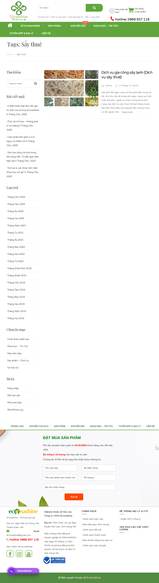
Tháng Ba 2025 (15, 211)
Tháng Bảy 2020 (16, 247)
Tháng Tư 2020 (15, 261)
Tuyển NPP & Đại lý (130, 519)
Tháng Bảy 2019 (16, 297)
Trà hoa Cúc (43, 17)
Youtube (29, 553)
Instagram (20, 553)
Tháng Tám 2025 (16, 204)
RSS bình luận (14, 402)
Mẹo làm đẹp (14, 353)
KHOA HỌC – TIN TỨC (101, 426)
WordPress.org (15, 409)
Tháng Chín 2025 (16, 197)
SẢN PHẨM (59, 426)
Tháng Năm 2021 (16, 225)
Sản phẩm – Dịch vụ (18, 360)
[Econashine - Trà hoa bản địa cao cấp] (19, 12)
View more (127, 112)
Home (10, 54)
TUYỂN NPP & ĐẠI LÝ (129, 426)
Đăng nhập (13, 388)
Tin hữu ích (12, 367)
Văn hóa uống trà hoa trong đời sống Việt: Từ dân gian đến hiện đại (23, 156)
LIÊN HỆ (150, 426)
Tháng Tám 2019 (16, 289)
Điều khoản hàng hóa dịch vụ (97, 540)
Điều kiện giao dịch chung (96, 524)
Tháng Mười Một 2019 (19, 268)
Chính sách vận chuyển (94, 545)
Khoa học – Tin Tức (17, 346)
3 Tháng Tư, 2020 (128, 85)
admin (109, 85)
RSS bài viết (13, 395)
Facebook (11, 553)
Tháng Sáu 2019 (16, 304)
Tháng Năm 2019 (16, 311)
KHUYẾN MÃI (77, 426)
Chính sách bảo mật (93, 519)
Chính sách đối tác (92, 529)
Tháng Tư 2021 (15, 232)
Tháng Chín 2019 (16, 282)
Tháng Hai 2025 (15, 218)
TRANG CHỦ (17, 426)
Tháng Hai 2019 (15, 318)
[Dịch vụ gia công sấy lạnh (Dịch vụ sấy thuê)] (71, 88)
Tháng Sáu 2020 (16, 254)
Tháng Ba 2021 (15, 239)
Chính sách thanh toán (94, 535)
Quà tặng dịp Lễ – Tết (78, 17)
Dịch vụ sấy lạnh (58, 17)
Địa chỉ (10, 523)
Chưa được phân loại (18, 339)
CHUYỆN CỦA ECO (38, 426)
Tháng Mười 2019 (16, 275)
